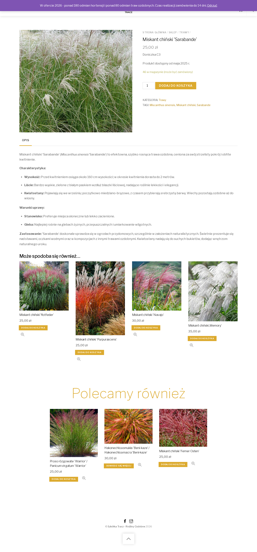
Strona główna (154, 32)
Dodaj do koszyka (176, 85)
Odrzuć (212, 5)
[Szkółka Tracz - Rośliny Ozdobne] (128, 12)
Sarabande (204, 105)
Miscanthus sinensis (162, 105)
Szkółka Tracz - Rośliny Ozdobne (126, 526)
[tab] (25, 140)
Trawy (184, 32)
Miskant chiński (186, 105)
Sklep (173, 32)
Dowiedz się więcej (118, 465)
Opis (25, 140)
